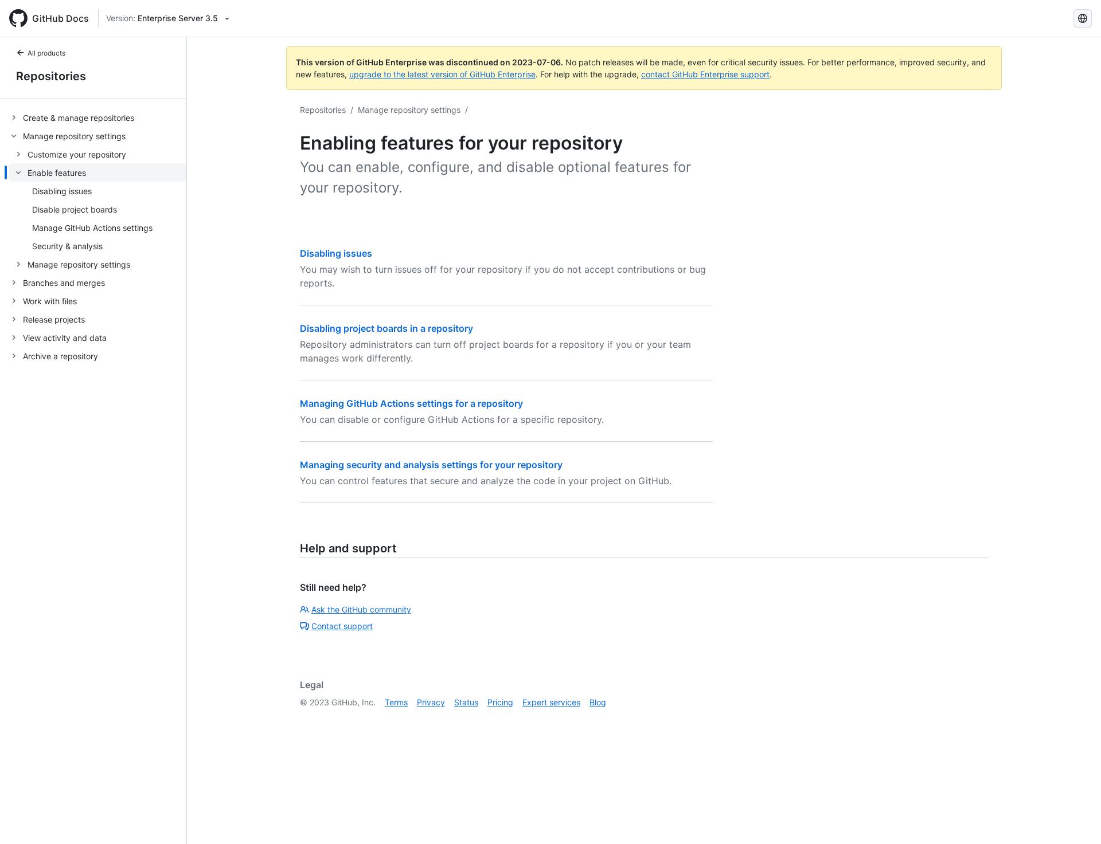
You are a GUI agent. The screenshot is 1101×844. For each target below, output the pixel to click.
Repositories (51, 76)
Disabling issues (336, 253)
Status (466, 702)
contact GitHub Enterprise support (705, 74)
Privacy (431, 702)
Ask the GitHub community (361, 609)
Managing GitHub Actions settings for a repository (411, 403)
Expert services (551, 702)
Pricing (500, 702)
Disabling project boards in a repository (386, 328)
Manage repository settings (409, 110)
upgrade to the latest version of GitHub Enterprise (442, 74)
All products (46, 53)
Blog (597, 702)
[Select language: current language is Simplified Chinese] (1082, 18)
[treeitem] (97, 117)
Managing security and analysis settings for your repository (431, 464)
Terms (396, 702)
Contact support (342, 626)
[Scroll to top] (1075, 818)
